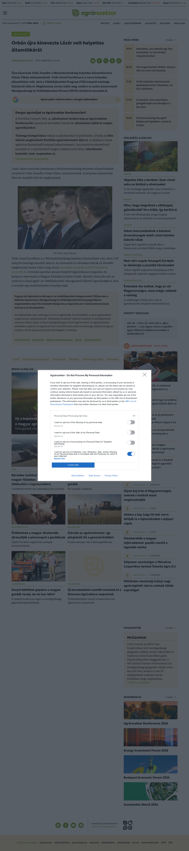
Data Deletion (77, 475)
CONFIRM (73, 465)
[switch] (131, 422)
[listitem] (94, 415)
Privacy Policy (111, 475)
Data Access (94, 475)
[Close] (145, 375)
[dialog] (94, 425)
